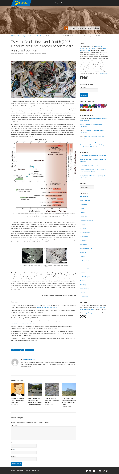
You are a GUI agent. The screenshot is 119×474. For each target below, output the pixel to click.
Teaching (82, 293)
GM (81, 107)
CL (87, 105)
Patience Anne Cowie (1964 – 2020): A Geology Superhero (18, 400)
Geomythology (84, 237)
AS (81, 105)
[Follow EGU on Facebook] (97, 471)
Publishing (83, 285)
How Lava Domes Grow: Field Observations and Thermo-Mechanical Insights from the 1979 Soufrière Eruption (93, 145)
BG (84, 105)
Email (12, 449)
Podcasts (82, 281)
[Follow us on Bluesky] (85, 78)
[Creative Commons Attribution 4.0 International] (81, 317)
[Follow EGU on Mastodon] (100, 471)
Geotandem (83, 241)
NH (93, 107)
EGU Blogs (14, 36)
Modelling (82, 273)
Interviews (83, 252)
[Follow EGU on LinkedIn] (87, 471)
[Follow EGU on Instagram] (90, 471)
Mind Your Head (84, 265)
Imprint (27, 470)
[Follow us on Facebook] (82, 78)
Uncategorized (84, 297)
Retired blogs (54, 3)
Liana (81, 143)
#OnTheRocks (84, 196)
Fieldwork (82, 225)
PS (102, 107)
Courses (82, 208)
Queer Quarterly (84, 289)
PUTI (81, 124)
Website (13, 456)
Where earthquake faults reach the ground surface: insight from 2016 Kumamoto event (35, 402)
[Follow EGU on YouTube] (94, 471)
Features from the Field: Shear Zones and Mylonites (52, 400)
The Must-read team (16, 53)
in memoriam (83, 245)
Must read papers (33, 53)
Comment (14, 425)
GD (102, 105)
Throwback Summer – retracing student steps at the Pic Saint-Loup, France (69, 401)
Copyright (20, 470)
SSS (85, 109)
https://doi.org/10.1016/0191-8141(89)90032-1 (23, 323)
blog (90, 46)
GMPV (85, 107)
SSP (82, 109)
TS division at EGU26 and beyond (89, 166)
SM (105, 107)
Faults (22, 349)
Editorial (82, 212)
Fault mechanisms (16, 349)
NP (96, 107)
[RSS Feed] (107, 471)
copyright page (88, 313)
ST (88, 109)
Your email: (83, 87)
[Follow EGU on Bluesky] (104, 471)
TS (90, 109)
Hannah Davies (103, 73)
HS (89, 107)
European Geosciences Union (100, 3)
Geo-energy (83, 229)
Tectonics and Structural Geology (36, 36)
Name (13, 443)
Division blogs (44, 3)
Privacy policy (36, 470)
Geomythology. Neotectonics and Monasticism (93, 155)
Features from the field (86, 221)
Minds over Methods (85, 269)
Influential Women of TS (86, 248)
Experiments (83, 217)
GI (105, 105)
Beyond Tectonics (85, 200)
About (13, 470)
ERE (93, 105)
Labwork (82, 256)
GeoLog (35, 3)
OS (99, 107)
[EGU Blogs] (21, 5)
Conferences (83, 204)
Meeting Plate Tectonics (86, 261)
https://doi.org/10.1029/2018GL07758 (46, 307)
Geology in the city (85, 233)
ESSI (97, 105)
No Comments (42, 53)
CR (90, 105)
